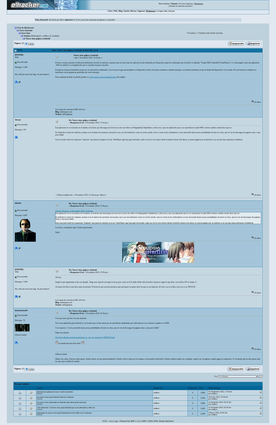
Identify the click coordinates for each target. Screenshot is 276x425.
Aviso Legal (113, 421)
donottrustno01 (21, 310)
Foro (110, 11)
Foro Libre (26, 33)
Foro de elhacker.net (25, 28)
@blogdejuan (67, 114)
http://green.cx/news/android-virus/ (103, 77)
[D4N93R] (19, 55)
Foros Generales (26, 30)
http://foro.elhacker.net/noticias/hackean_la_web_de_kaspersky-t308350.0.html (85, 337)
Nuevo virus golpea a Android (38, 38)
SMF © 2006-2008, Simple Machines (158, 421)
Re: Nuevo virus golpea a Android (83, 120)
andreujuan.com (66, 112)
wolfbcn (45, 36)
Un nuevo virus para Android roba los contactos (55, 397)
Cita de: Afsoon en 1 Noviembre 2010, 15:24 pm (74, 211)
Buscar (133, 11)
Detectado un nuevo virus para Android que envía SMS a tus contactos (64, 413)
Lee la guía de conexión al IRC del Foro (70, 109)
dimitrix (18, 203)
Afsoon (18, 120)
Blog (121, 11)
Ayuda (126, 11)
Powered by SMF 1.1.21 (130, 421)
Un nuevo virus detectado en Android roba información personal (61, 402)
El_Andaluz (54, 36)
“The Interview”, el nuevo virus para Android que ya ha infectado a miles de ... (67, 408)
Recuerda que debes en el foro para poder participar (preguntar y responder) (82, 20)
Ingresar (189, 4)
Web (115, 11)
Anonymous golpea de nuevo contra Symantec (55, 392)
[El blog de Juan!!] (19, 83)
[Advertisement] (113, 90)
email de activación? (185, 6)
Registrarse (151, 11)
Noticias (27, 36)
